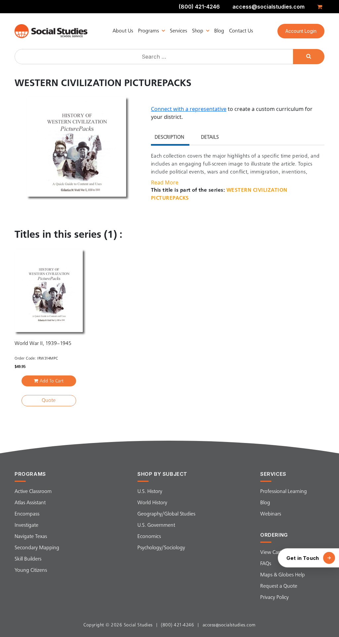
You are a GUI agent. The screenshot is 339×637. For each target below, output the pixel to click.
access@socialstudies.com (268, 6)
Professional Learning (283, 491)
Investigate (26, 525)
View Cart (270, 552)
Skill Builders (28, 559)
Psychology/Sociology (161, 548)
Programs (148, 31)
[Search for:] (155, 56)
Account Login (300, 31)
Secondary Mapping (37, 548)
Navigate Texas (31, 536)
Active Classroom (33, 491)
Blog (219, 31)
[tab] (169, 138)
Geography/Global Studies (166, 514)
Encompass (27, 514)
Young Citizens (31, 570)
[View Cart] (320, 6)
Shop (197, 31)
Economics (149, 536)
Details (210, 137)
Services (178, 31)
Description (169, 137)
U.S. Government (156, 525)
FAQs (265, 563)
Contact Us (241, 31)
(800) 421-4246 (199, 6)
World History (152, 503)
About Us (123, 31)
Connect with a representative (188, 109)
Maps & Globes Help (282, 575)
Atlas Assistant (30, 503)
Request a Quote (278, 586)
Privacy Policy (274, 597)
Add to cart (52, 381)
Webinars (270, 514)
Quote (49, 400)
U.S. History (149, 491)
